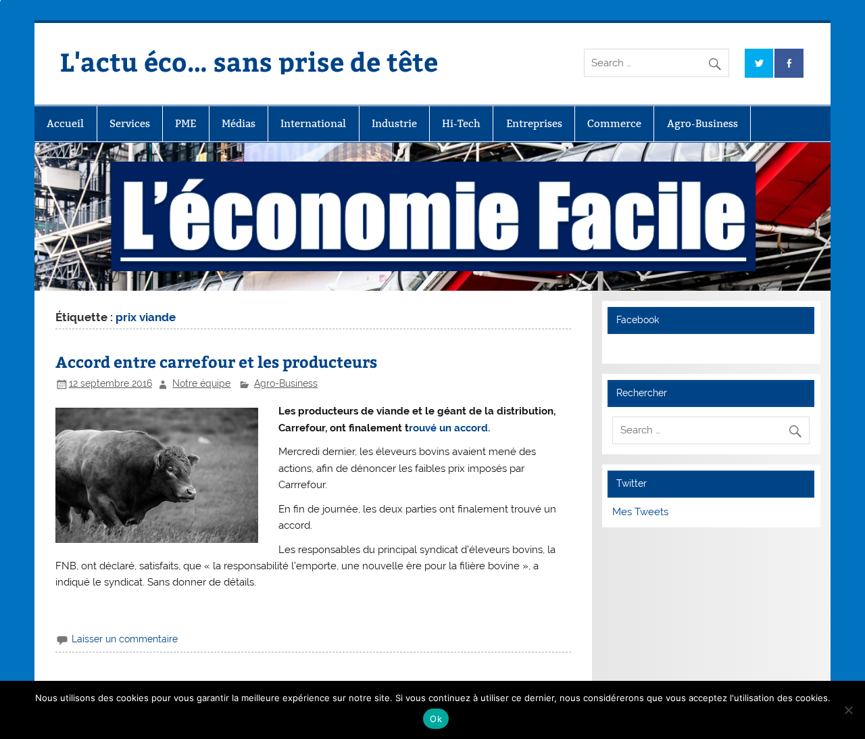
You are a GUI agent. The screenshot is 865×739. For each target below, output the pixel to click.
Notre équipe (201, 383)
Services (129, 123)
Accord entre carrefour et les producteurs (216, 361)
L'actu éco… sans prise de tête (249, 61)
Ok (436, 718)
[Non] (848, 710)
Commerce (614, 123)
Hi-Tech (461, 123)
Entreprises (534, 123)
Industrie (394, 123)
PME (185, 123)
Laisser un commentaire (125, 639)
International (313, 123)
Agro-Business (702, 123)
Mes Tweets (640, 512)
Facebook (637, 319)
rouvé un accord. (449, 428)
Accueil (65, 123)
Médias (238, 123)
